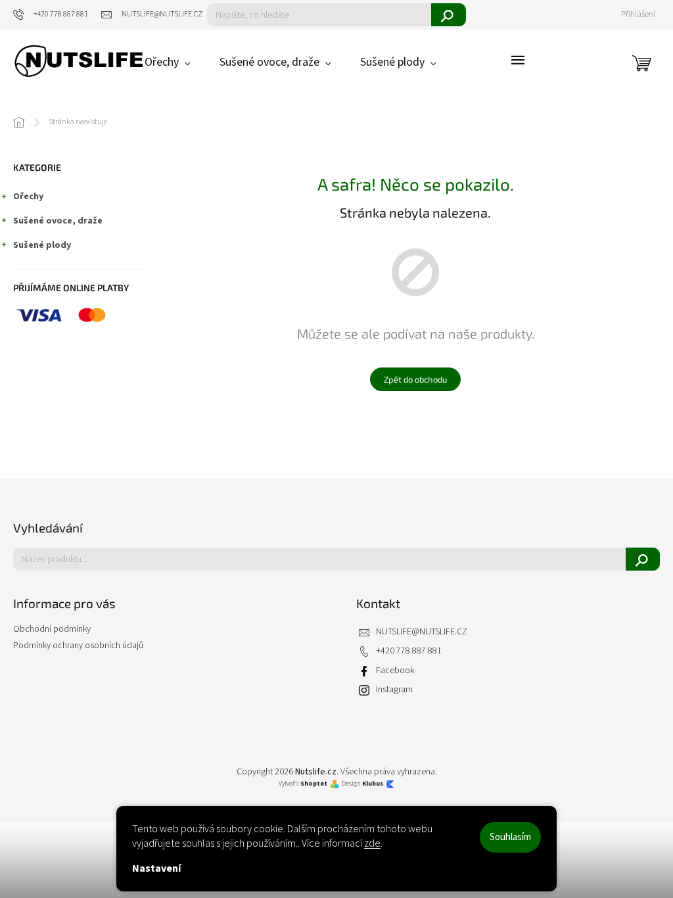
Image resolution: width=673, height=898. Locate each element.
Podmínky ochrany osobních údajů (78, 645)
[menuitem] (167, 62)
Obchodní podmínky (52, 629)
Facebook (395, 671)
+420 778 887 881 (409, 651)
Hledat (448, 14)
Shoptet (313, 784)
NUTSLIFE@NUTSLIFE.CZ (421, 632)
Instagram (394, 690)
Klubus (372, 784)
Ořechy (28, 196)
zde (372, 843)
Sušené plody (42, 245)
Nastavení (156, 868)
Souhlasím (510, 837)
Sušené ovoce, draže (58, 220)
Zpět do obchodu (415, 379)
